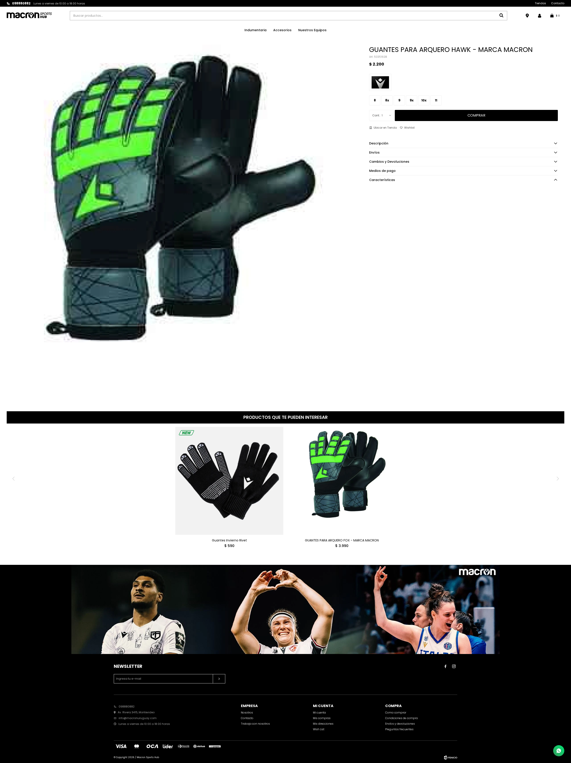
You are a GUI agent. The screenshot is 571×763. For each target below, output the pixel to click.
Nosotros (247, 712)
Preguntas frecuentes (399, 729)
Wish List (318, 729)
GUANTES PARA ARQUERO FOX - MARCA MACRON (342, 540)
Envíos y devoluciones (400, 724)
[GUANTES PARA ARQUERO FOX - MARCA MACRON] (342, 481)
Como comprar (395, 712)
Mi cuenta (319, 712)
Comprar (476, 115)
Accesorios (282, 30)
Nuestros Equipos (312, 30)
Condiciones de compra (401, 718)
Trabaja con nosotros (255, 724)
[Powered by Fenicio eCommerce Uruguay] (450, 757)
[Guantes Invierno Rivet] (229, 481)
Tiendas (540, 3)
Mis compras (322, 718)
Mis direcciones (323, 724)
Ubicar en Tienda (385, 128)
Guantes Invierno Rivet (229, 540)
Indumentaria (255, 30)
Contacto (557, 3)
